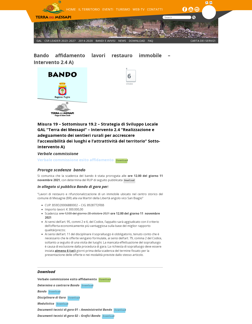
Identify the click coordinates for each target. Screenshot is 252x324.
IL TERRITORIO (89, 9)
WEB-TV (138, 9)
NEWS (122, 40)
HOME (71, 9)
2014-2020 (85, 40)
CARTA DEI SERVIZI (203, 40)
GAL (39, 40)
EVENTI (107, 9)
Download (121, 160)
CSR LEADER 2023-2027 (60, 40)
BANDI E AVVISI (105, 40)
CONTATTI (155, 9)
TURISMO (123, 9)
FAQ (150, 40)
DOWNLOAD (137, 40)
